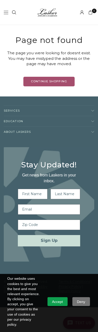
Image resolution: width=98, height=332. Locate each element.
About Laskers (17, 132)
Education (13, 121)
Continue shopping (49, 81)
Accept (57, 302)
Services (12, 110)
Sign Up (49, 240)
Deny (81, 302)
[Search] (14, 12)
